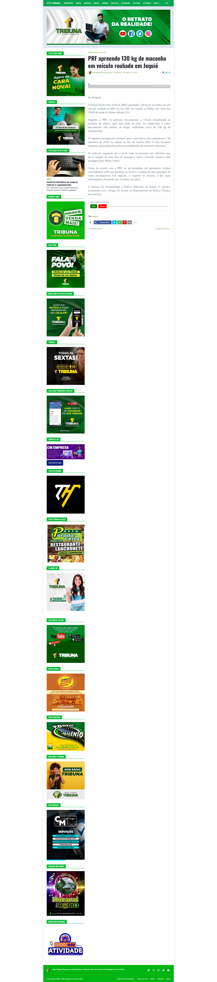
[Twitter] (166, 72)
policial (103, 52)
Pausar (102, 206)
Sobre (168, 979)
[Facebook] (163, 72)
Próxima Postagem (162, 229)
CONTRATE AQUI (54, 463)
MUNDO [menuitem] (105, 3)
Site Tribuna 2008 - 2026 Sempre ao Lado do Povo (65, 979)
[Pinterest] (124, 222)
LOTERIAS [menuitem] (147, 3)
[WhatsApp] (169, 72)
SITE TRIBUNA (53, 3)
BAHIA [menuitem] (78, 3)
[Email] (129, 222)
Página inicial (93, 52)
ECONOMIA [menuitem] (125, 3)
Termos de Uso (142, 979)
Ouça (94, 206)
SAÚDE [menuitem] (156, 3)
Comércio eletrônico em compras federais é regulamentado (62, 183)
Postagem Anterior (96, 229)
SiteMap (160, 979)
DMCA (152, 979)
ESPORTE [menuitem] (87, 3)
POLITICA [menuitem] (115, 3)
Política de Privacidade (125, 979)
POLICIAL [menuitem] (136, 3)
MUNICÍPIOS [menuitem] (68, 3)
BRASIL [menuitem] (96, 3)
